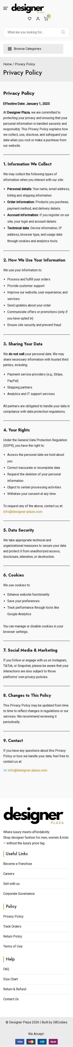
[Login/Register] (38, 19)
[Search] (63, 32)
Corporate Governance (19, 894)
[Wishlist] (30, 19)
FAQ (6, 969)
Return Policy (12, 936)
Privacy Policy (13, 916)
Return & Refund (14, 989)
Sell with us (11, 884)
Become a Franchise (17, 864)
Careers (8, 874)
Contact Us (11, 999)
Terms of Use (13, 946)
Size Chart (10, 979)
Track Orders (12, 926)
